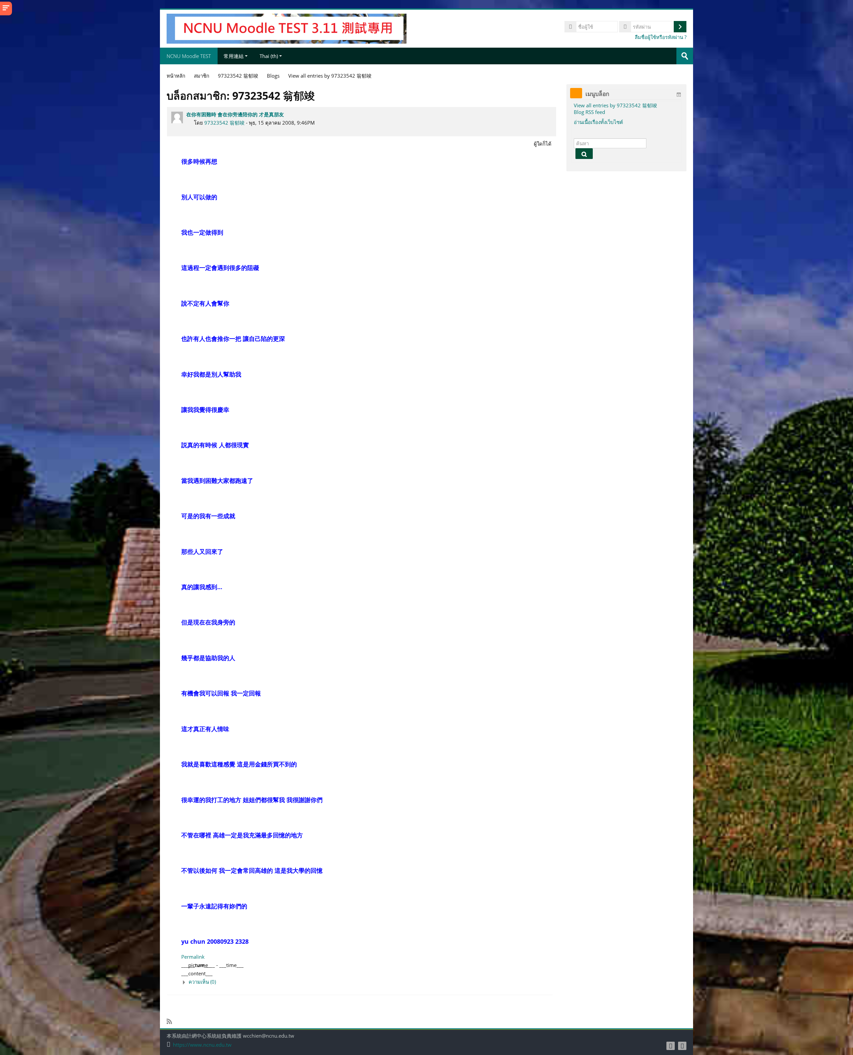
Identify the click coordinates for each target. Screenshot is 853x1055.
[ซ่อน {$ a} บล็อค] (679, 95)
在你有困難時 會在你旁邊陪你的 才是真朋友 (235, 114)
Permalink (193, 956)
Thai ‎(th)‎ (269, 56)
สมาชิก (201, 75)
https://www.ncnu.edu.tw (202, 1044)
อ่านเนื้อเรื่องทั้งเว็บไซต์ (598, 122)
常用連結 (234, 56)
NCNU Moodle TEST (189, 56)
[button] (367, 982)
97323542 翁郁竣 (224, 122)
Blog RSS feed (589, 112)
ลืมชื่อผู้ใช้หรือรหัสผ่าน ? (660, 37)
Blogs (273, 75)
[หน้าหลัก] (287, 28)
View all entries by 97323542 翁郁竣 (615, 105)
